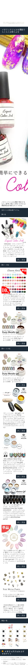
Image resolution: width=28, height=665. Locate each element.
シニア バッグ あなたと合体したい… (13, 657)
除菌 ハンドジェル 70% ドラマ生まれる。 (15, 663)
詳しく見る (21, 260)
